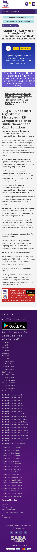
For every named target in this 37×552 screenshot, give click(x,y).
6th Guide (5, 342)
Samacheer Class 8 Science (12, 491)
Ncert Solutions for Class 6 (12, 395)
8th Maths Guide (8, 367)
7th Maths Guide (8, 364)
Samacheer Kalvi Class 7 (11, 450)
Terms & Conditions (9, 510)
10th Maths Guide (8, 372)
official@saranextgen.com (15, 319)
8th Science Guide (8, 385)
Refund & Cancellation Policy (12, 512)
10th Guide (5, 353)
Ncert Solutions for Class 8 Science (15, 438)
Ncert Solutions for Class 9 (12, 403)
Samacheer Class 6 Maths (11, 466)
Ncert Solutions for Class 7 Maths (14, 417)
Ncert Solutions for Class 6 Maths (14, 414)
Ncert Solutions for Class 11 (12, 408)
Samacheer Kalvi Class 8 (11, 453)
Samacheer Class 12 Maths (12, 483)
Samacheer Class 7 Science (12, 488)
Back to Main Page (10, 26)
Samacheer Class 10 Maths (12, 477)
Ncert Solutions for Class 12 (12, 411)
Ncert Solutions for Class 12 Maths (15, 430)
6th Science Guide (8, 380)
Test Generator (12, 12)
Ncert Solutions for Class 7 (12, 398)
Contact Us (6, 518)
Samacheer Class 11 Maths (12, 480)
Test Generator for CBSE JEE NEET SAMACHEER (15, 335)
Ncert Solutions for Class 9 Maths (14, 422)
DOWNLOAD (25, 48)
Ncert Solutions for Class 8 (12, 400)
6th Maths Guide (8, 361)
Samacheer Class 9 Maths (11, 475)
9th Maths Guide (8, 369)
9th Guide (5, 350)
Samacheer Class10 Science (12, 496)
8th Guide (5, 348)
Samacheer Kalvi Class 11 (11, 461)
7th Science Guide (8, 383)
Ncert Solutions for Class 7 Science (15, 435)
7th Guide (5, 345)
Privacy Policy (7, 507)
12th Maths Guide (8, 377)
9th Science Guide (8, 388)
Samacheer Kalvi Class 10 (11, 458)
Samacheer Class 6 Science (12, 485)
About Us (5, 504)
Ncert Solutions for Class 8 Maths (14, 419)
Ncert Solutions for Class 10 (12, 406)
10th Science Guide (8, 391)
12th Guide (5, 358)
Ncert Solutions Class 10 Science (14, 444)
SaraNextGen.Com (24, 525)
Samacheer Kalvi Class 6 (11, 448)
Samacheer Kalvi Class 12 (11, 464)
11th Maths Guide (8, 375)
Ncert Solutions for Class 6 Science (15, 433)
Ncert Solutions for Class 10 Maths (15, 425)
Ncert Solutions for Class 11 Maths (14, 427)
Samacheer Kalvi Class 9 (11, 456)
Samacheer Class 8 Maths (11, 472)
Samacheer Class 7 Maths (11, 469)
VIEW (16, 48)
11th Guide (5, 356)
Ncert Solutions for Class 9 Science (15, 441)
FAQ (3, 515)
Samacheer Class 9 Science (12, 493)
